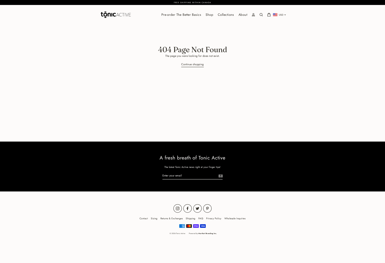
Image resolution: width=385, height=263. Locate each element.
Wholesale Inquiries (235, 218)
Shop (209, 14)
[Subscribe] (220, 175)
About (243, 14)
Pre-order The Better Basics (181, 14)
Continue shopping (192, 64)
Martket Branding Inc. (207, 233)
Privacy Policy (213, 218)
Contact (144, 218)
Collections (226, 14)
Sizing (154, 218)
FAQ (200, 218)
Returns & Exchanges (171, 218)
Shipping (190, 218)
